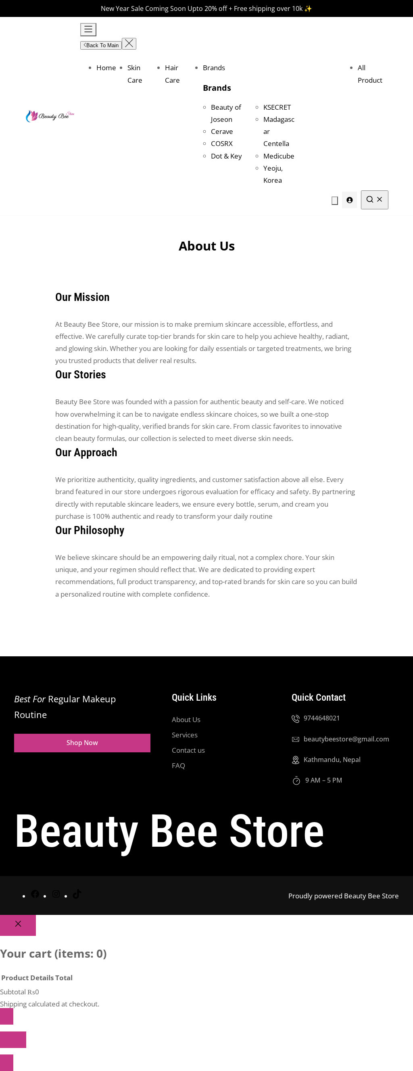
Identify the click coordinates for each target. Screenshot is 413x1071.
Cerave (222, 131)
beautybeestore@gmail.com (346, 739)
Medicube (278, 156)
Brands (217, 87)
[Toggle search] (374, 199)
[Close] (18, 925)
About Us (186, 719)
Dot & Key (226, 156)
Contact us (188, 750)
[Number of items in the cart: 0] (335, 200)
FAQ (178, 765)
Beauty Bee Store (169, 831)
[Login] (349, 199)
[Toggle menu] (88, 29)
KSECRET (277, 107)
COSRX (222, 143)
